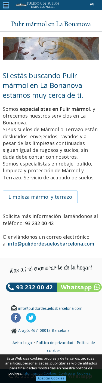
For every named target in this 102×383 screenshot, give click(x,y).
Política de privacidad (54, 342)
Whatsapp (76, 287)
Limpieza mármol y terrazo (40, 197)
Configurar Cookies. (75, 373)
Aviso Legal (23, 342)
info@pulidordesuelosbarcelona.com (50, 308)
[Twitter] (31, 321)
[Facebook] (16, 321)
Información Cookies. (40, 373)
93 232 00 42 (34, 287)
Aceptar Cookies (51, 378)
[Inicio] (36, 5)
